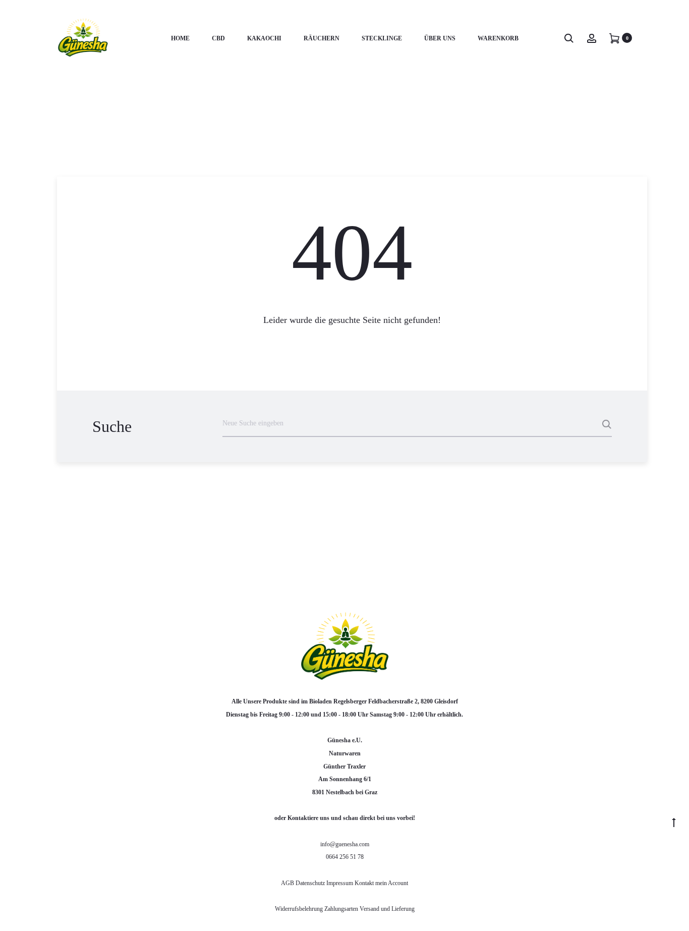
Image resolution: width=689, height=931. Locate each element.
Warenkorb (498, 38)
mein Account (391, 883)
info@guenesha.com (344, 844)
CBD (218, 38)
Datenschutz (311, 883)
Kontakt (364, 883)
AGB (288, 883)
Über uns (439, 38)
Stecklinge (382, 38)
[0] (614, 38)
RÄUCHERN (321, 38)
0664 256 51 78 (345, 856)
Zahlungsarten (341, 908)
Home (180, 38)
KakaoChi (264, 38)
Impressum (339, 883)
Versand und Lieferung (387, 908)
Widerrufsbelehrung (299, 908)
